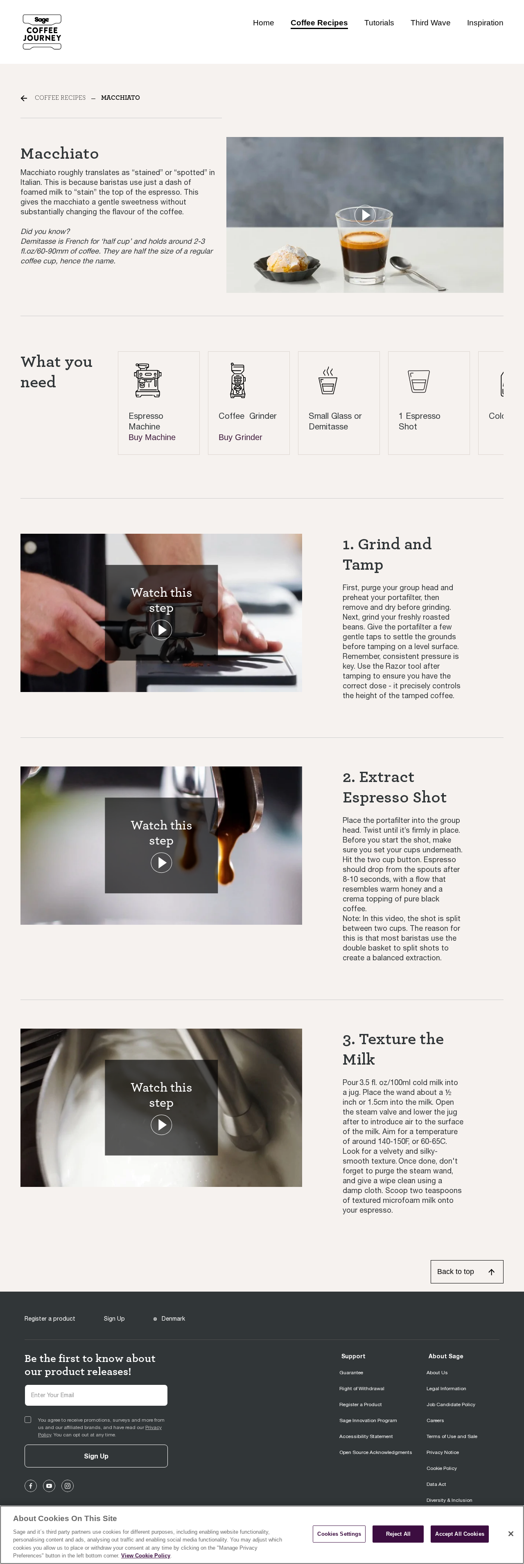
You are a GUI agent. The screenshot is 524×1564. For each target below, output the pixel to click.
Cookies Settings (339, 1534)
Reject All (398, 1534)
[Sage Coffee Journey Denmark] (41, 31)
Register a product (50, 1318)
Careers (435, 1420)
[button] (365, 215)
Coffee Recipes (319, 22)
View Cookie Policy (145, 1556)
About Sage (446, 1356)
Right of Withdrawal (361, 1388)
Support (353, 1356)
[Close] (511, 1534)
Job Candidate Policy (451, 1404)
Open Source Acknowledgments (375, 1452)
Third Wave (431, 22)
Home (263, 22)
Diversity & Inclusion (449, 1500)
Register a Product (360, 1404)
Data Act (436, 1484)
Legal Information (446, 1388)
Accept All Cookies (459, 1534)
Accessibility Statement (366, 1436)
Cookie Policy (442, 1468)
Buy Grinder (240, 437)
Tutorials (379, 22)
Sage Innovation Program (368, 1420)
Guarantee (351, 1372)
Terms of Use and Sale (452, 1436)
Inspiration (485, 22)
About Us (437, 1372)
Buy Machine (152, 437)
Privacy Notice (443, 1452)
